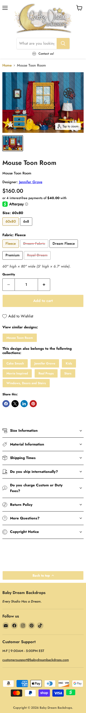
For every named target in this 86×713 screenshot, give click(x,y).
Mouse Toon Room (19, 337)
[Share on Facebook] (6, 403)
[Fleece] (11, 249)
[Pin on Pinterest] (33, 403)
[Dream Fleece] (64, 249)
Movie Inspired (17, 373)
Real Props (46, 373)
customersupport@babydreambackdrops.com (35, 659)
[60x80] (11, 227)
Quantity (8, 274)
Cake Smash (15, 363)
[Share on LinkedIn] (24, 403)
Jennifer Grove (30, 182)
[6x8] (26, 227)
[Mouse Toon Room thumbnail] (13, 143)
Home (7, 65)
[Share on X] (15, 403)
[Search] (63, 43)
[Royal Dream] (38, 260)
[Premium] (13, 260)
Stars (67, 373)
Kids (69, 363)
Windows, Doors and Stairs (26, 383)
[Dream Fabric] (34, 249)
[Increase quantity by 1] (44, 284)
